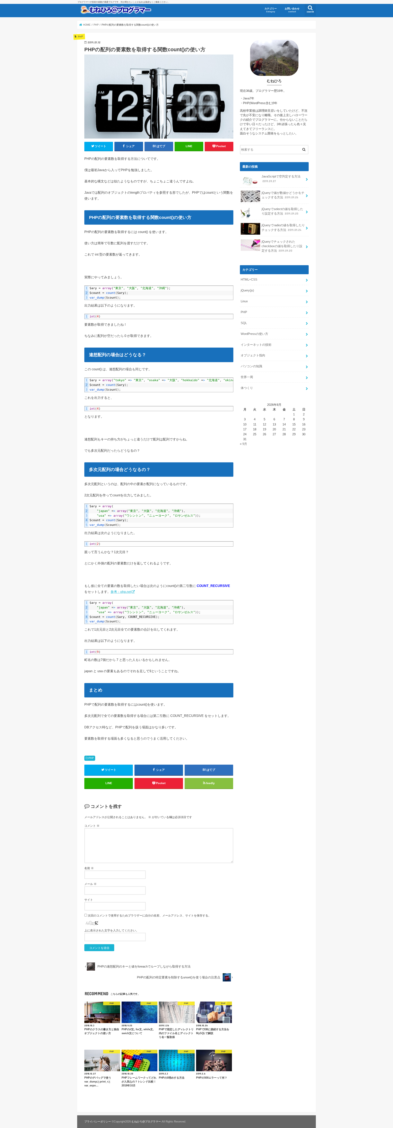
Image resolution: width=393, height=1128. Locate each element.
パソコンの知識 (251, 366)
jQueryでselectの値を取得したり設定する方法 (282, 211)
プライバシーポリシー (97, 1121)
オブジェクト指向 (253, 355)
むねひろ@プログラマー (146, 1121)
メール (90, 884)
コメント (91, 825)
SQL (244, 323)
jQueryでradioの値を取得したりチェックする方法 (283, 227)
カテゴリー (270, 10)
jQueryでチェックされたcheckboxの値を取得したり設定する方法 (282, 246)
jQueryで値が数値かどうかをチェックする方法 (283, 195)
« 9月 (243, 444)
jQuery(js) (247, 290)
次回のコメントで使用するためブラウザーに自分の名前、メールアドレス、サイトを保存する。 (149, 915)
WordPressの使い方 (254, 333)
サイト (88, 899)
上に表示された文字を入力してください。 (111, 930)
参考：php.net (121, 592)
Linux (244, 301)
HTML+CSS (249, 279)
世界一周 (247, 377)
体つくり (247, 388)
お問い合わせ (292, 10)
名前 (89, 868)
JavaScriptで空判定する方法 (281, 179)
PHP (91, 758)
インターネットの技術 (256, 344)
